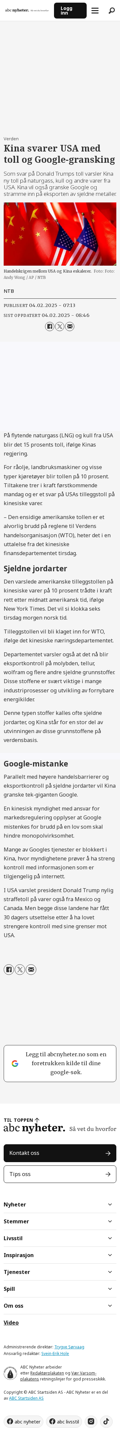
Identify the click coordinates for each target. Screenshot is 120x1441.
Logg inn (66, 10)
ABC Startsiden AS (26, 1398)
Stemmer (16, 1221)
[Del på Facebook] (49, 326)
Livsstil (13, 1238)
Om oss (13, 1305)
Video (11, 1322)
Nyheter (15, 1204)
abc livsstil (68, 1422)
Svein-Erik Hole (55, 1353)
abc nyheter (27, 1422)
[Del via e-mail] (69, 326)
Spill (9, 1288)
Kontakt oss (24, 1153)
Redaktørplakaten (47, 1373)
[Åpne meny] (95, 10)
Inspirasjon (19, 1255)
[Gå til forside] (27, 10)
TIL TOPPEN (18, 1120)
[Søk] (111, 10)
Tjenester (17, 1272)
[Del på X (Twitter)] (59, 326)
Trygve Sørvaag (69, 1347)
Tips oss (20, 1174)
